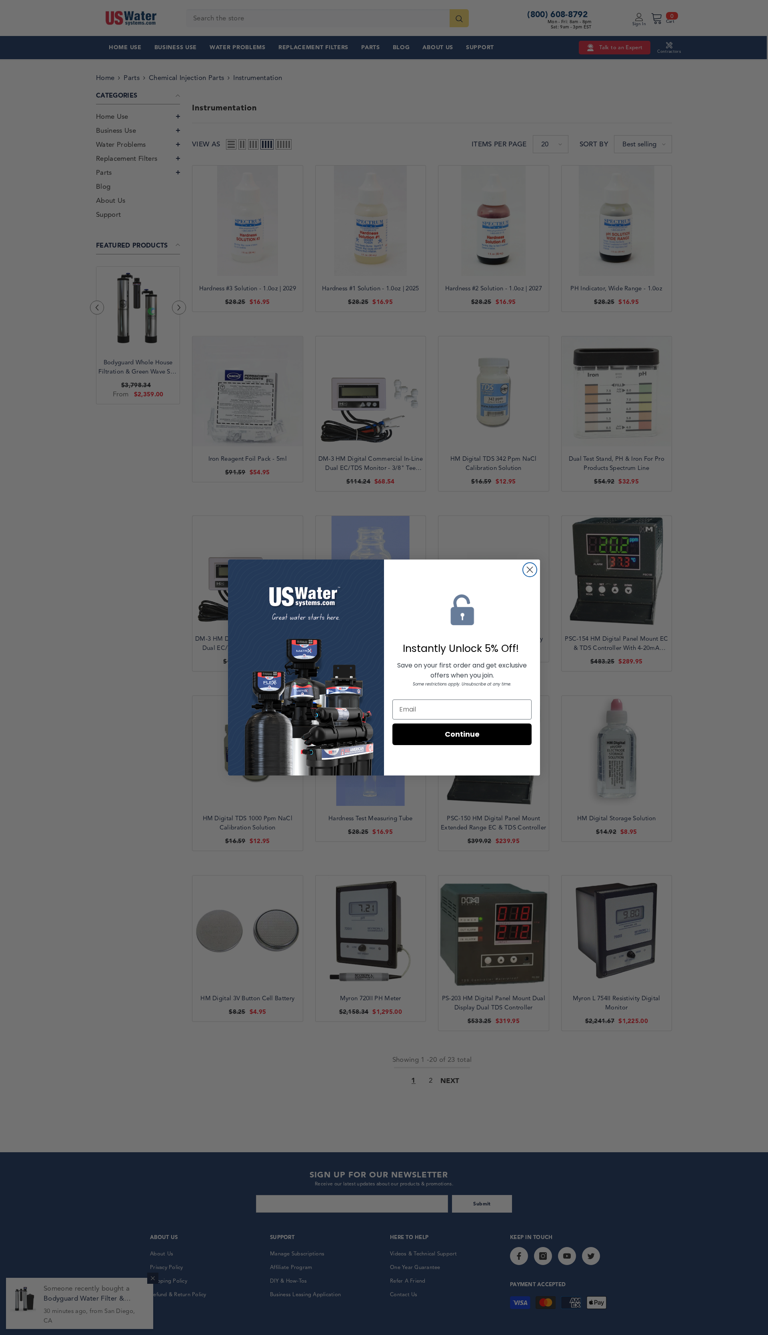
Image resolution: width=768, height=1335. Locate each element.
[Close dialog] (530, 570)
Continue (462, 734)
